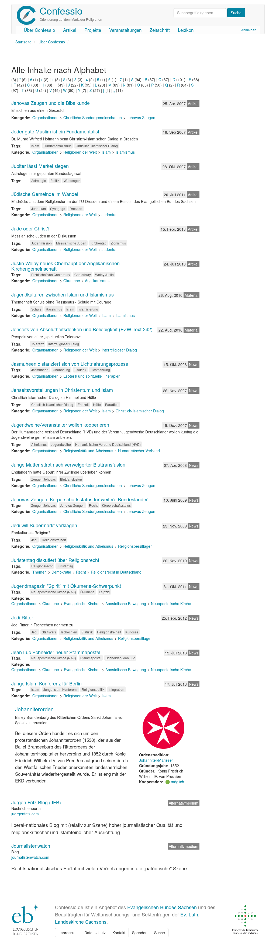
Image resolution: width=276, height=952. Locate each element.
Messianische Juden (71, 243)
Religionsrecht (42, 566)
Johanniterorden (34, 709)
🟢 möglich (174, 781)
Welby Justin (104, 274)
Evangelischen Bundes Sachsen (162, 906)
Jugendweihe (61, 444)
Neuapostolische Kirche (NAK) (53, 591)
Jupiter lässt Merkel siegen (40, 165)
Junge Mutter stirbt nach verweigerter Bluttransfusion (68, 464)
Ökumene (71, 280)
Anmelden (248, 29)
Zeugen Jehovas (43, 479)
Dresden (76, 208)
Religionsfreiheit (54, 539)
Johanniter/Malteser (156, 760)
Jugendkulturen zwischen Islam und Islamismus (62, 294)
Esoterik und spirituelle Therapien (91, 376)
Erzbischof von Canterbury (50, 274)
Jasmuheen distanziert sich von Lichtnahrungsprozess (69, 363)
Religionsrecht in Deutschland (116, 572)
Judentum (38, 208)
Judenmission (41, 243)
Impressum (68, 932)
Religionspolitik (93, 689)
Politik (54, 180)
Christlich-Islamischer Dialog (97, 145)
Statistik (87, 632)
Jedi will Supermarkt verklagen (44, 525)
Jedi (34, 539)
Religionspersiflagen (135, 546)
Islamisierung (88, 309)
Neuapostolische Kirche (171, 603)
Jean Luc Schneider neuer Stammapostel (55, 652)
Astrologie (38, 180)
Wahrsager (72, 180)
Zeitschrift (160, 29)
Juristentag (65, 566)
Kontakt (118, 932)
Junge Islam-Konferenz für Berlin (46, 683)
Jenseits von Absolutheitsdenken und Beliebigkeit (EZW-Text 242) (82, 329)
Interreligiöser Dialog (63, 344)
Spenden (139, 932)
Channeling (61, 369)
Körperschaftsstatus (116, 505)
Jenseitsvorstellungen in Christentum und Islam (62, 389)
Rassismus (54, 309)
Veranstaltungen (125, 29)
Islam (35, 145)
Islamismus (125, 152)
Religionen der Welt (80, 152)
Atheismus (39, 444)
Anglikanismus (97, 280)
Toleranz (37, 344)
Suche (159, 932)
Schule (36, 309)
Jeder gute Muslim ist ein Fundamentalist (55, 131)
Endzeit (83, 404)
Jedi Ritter (22, 617)
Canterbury (82, 274)
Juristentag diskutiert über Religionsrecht (55, 559)
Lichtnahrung (100, 369)
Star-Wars (49, 632)
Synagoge (57, 208)
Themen (39, 572)
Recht (93, 505)
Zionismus (118, 243)
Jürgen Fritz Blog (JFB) (36, 802)
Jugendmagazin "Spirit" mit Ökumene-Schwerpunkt (66, 585)
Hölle (97, 404)
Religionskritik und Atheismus (88, 450)
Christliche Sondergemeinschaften (92, 117)
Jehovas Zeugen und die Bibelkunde (50, 102)
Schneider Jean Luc (120, 658)
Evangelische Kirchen (82, 603)
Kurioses (131, 632)
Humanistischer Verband (139, 450)
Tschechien (68, 632)
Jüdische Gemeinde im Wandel (44, 193)
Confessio (61, 10)
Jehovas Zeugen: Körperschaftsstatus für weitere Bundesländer (79, 499)
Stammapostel (90, 658)
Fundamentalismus (57, 145)
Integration (116, 689)
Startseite (23, 41)
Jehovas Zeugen (141, 117)
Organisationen (45, 117)
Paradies (111, 404)
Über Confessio (39, 29)
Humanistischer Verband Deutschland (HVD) (108, 444)
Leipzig (104, 591)
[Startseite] (28, 15)
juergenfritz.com (25, 813)
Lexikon (186, 29)
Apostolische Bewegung (125, 603)
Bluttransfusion (71, 479)
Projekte (92, 29)
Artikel (69, 29)
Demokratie (61, 572)
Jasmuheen (40, 369)
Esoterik (80, 369)
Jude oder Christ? (30, 228)
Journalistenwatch (30, 845)
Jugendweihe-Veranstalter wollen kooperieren (60, 424)
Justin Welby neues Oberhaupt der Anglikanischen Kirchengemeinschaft (65, 266)
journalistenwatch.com (30, 857)
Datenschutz (95, 932)
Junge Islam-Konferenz (60, 689)
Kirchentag (98, 243)
